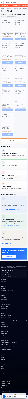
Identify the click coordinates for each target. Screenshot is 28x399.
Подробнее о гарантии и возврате (11, 225)
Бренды (3, 387)
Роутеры (3, 319)
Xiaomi (2, 355)
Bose (2, 370)
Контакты (3, 379)
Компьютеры (4, 310)
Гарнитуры (3, 293)
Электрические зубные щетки (8, 346)
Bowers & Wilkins (5, 372)
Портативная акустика (6, 315)
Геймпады (3, 295)
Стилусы (3, 324)
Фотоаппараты (4, 340)
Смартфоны (8, 8)
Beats (2, 366)
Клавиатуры (4, 308)
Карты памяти (4, 306)
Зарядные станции (5, 301)
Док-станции (4, 299)
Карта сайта (4, 385)
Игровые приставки (6, 302)
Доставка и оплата (5, 381)
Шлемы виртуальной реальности (9, 342)
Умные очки (4, 333)
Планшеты (3, 283)
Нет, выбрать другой (11, 396)
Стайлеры (3, 322)
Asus (2, 363)
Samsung (3, 359)
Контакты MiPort (6, 243)
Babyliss (3, 364)
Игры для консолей (5, 304)
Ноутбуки (3, 288)
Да (4, 396)
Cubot (2, 373)
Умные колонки (4, 329)
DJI (1, 375)
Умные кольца (4, 331)
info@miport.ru (5, 272)
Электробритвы (5, 347)
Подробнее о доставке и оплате (10, 209)
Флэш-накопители (5, 338)
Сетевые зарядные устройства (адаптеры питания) (14, 320)
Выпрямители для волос (7, 292)
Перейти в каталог (9, 256)
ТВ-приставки (4, 326)
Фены (2, 335)
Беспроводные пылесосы (7, 290)
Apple (2, 357)
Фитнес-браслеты (5, 337)
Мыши (2, 313)
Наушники (3, 284)
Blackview (3, 368)
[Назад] (2, 2)
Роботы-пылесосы (5, 317)
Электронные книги (6, 349)
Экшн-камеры (4, 344)
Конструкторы (4, 311)
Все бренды (4, 354)
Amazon (3, 361)
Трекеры (3, 328)
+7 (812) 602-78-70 (7, 271)
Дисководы (3, 297)
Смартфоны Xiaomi (17, 8)
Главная (2, 8)
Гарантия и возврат (6, 383)
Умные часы (4, 286)
